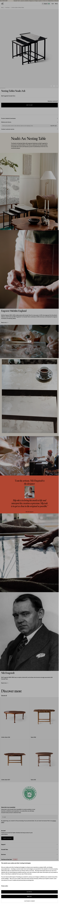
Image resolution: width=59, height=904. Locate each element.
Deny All (29, 896)
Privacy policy (4, 885)
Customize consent (29, 901)
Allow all (29, 891)
